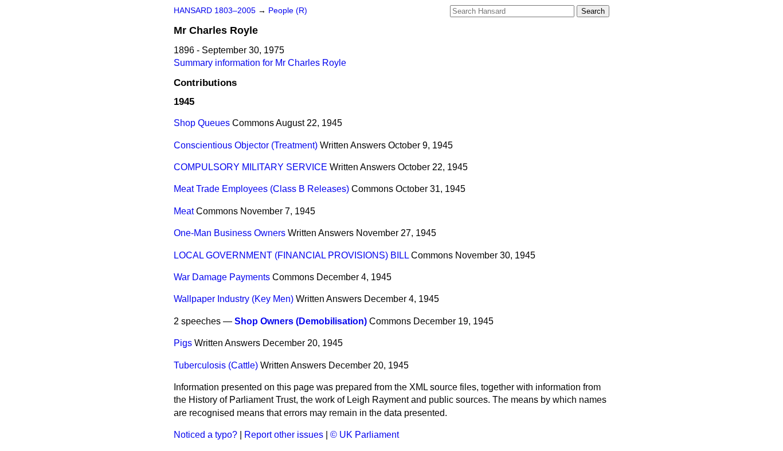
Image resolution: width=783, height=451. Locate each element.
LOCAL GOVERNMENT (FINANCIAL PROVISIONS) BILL (291, 255)
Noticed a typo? (205, 435)
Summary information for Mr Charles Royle (260, 63)
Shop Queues (202, 123)
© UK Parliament (364, 435)
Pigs (183, 343)
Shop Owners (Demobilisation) (300, 321)
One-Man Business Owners (229, 233)
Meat (184, 211)
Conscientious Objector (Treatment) (246, 145)
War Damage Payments (222, 277)
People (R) (287, 10)
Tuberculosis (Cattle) (216, 365)
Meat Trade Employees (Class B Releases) (261, 189)
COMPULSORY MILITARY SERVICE (250, 167)
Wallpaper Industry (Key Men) (233, 299)
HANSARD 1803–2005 (215, 10)
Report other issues (283, 435)
